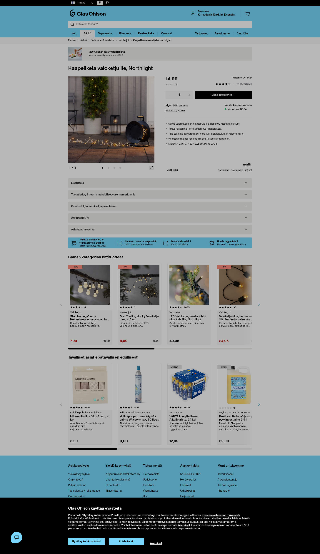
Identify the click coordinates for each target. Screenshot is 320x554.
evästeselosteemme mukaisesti (221, 515)
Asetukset (184, 525)
